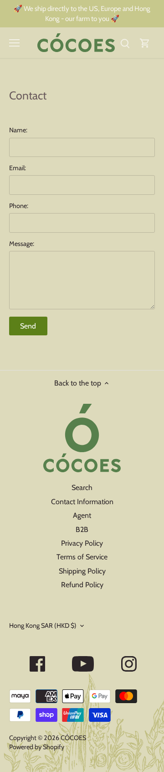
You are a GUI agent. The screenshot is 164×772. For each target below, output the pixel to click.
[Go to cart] (144, 42)
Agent (82, 515)
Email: (17, 168)
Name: (18, 130)
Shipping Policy (82, 571)
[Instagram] (129, 664)
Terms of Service (82, 557)
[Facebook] (37, 664)
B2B (82, 529)
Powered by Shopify (36, 747)
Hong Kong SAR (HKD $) (43, 626)
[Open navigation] (14, 43)
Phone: (18, 206)
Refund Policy (82, 584)
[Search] (125, 42)
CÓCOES (73, 738)
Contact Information (82, 501)
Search (82, 487)
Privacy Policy (82, 543)
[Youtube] (83, 664)
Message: (21, 244)
